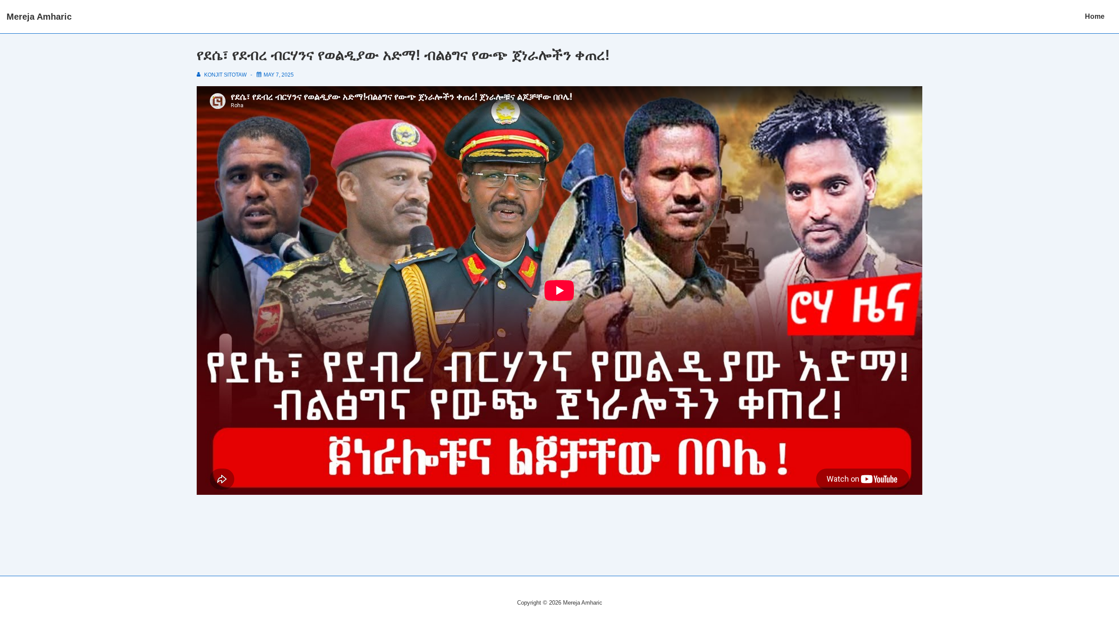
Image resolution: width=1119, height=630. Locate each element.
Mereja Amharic (39, 16)
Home (1095, 16)
